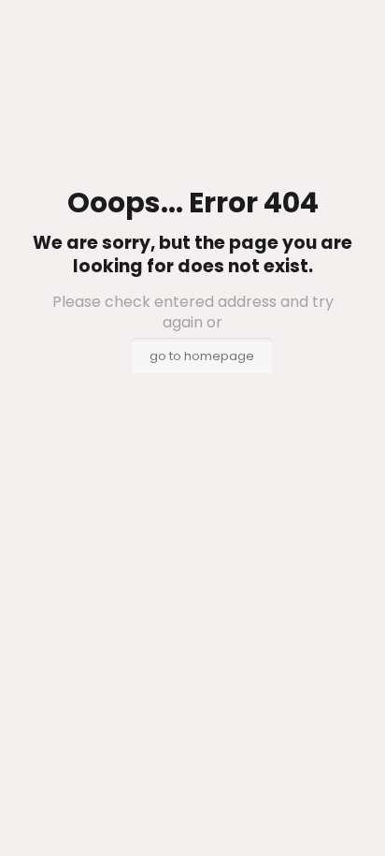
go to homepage (202, 356)
